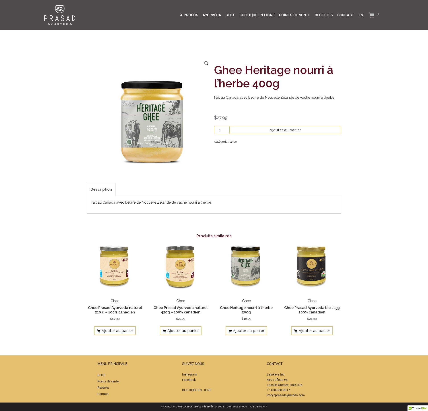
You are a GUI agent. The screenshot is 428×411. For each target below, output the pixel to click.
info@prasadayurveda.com (286, 395)
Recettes (324, 15)
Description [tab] (101, 189)
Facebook (189, 380)
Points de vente (295, 15)
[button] (206, 63)
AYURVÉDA (212, 15)
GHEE (230, 15)
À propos (189, 15)
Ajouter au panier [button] (117, 331)
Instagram (189, 374)
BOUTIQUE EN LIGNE (257, 15)
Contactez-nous (237, 406)
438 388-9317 (280, 390)
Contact (345, 15)
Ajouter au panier (285, 130)
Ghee (233, 141)
